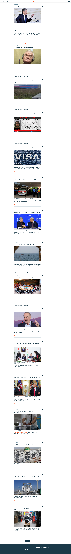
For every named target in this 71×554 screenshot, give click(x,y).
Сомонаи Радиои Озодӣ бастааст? (17, 548)
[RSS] (46, 547)
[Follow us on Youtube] (39, 547)
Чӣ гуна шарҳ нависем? (16, 549)
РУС (62, 1)
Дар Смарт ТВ (26, 549)
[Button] (18, 40)
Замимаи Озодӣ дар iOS (27, 548)
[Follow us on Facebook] (38, 547)
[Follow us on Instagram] (41, 547)
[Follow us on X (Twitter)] (43, 547)
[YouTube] (64, 1)
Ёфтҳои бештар (28, 541)
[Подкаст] (48, 547)
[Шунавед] (67, 1)
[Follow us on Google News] (36, 547)
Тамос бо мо (14, 551)
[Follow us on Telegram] (45, 547)
